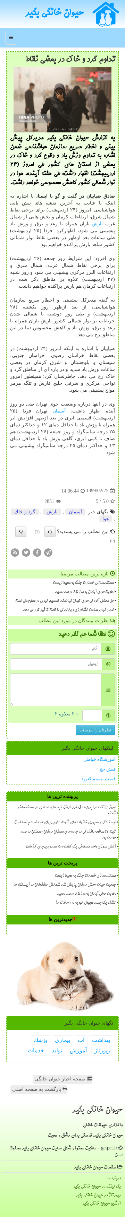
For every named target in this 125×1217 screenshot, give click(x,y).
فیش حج (108, 769)
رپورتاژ (102, 1050)
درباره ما (114, 1178)
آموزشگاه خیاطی (99, 759)
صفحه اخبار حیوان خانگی (60, 1078)
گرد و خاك (24, 511)
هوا (105, 518)
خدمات (36, 1050)
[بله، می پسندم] (50, 532)
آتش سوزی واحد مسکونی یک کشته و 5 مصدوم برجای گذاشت (71, 847)
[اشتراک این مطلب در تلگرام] (48, 552)
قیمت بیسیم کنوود (98, 778)
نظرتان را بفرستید (95, 730)
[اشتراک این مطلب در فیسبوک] (37, 552)
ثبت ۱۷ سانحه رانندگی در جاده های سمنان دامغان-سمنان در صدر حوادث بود (68, 835)
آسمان (59, 411)
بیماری (62, 1040)
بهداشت (101, 1040)
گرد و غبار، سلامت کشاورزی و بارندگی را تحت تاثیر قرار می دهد (68, 610)
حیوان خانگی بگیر (54, 13)
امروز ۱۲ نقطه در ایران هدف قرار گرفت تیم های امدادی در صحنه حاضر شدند (66, 811)
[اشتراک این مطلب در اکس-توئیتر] (26, 552)
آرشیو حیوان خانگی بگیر (101, 1203)
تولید (57, 1050)
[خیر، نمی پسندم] (20, 532)
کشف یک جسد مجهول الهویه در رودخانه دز (85, 903)
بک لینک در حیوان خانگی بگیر (97, 1186)
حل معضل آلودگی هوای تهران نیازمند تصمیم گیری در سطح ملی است (64, 601)
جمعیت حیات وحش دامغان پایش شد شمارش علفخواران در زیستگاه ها (65, 885)
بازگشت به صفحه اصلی (37, 1089)
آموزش (78, 1050)
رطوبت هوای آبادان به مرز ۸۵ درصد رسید (84, 592)
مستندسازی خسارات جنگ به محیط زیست (83, 583)
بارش (97, 223)
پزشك (40, 1040)
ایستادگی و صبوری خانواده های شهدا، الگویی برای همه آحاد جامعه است (65, 822)
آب (81, 1040)
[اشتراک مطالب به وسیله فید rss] (15, 552)
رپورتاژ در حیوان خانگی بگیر (98, 1195)
